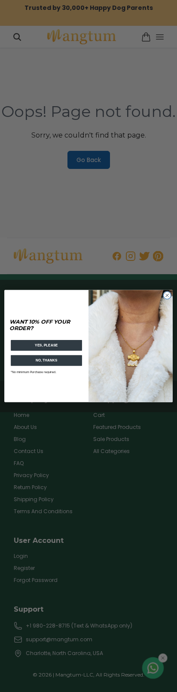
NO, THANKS (47, 360)
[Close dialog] (167, 295)
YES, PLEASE (46, 345)
